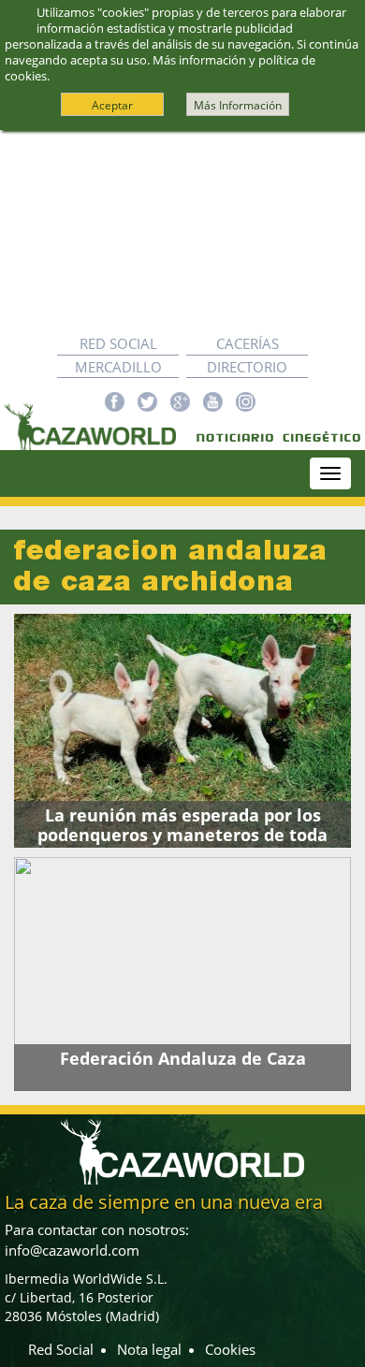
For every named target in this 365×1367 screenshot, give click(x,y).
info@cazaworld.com (72, 1250)
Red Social (118, 343)
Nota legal (149, 1349)
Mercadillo (118, 366)
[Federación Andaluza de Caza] (182, 974)
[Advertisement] (182, 231)
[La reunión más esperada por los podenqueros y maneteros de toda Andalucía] (182, 731)
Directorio (247, 366)
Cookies (230, 1349)
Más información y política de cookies (160, 67)
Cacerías (247, 343)
